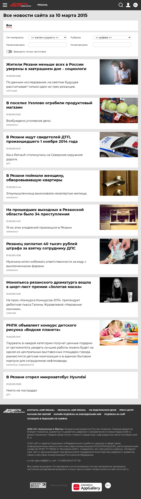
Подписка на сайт (114, 414)
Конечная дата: (79, 44)
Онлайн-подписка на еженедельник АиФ (77, 414)
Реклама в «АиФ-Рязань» (72, 410)
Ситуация (11, 91)
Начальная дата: (15, 44)
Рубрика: (76, 37)
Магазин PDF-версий (39, 414)
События (11, 313)
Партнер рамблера (59, 485)
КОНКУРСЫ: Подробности (20, 365)
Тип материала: (15, 37)
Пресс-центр (126, 410)
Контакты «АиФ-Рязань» (41, 410)
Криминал (12, 125)
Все (9, 25)
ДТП (8, 164)
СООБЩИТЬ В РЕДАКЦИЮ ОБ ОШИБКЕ (47, 419)
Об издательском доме (102, 410)
